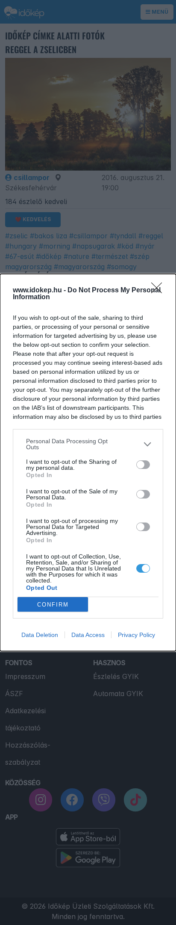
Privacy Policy (136, 634)
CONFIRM (53, 604)
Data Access (88, 634)
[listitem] (88, 444)
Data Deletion (39, 634)
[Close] (159, 290)
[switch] (143, 464)
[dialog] (88, 462)
